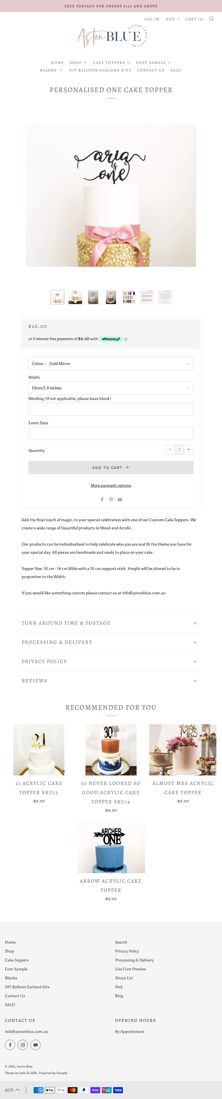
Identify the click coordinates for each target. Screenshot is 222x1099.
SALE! (176, 70)
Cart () (194, 19)
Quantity (36, 450)
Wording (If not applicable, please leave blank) (69, 398)
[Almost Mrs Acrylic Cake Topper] (183, 749)
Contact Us (151, 70)
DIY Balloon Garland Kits (100, 70)
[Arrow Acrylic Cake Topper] (111, 847)
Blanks (49, 70)
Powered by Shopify (53, 1073)
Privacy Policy (127, 951)
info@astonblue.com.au (26, 1031)
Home (57, 62)
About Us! (124, 978)
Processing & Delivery (134, 960)
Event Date (38, 422)
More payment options (111, 485)
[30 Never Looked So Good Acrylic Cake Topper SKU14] (111, 749)
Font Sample (151, 62)
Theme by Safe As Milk (21, 1073)
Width (34, 377)
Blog (119, 995)
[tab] (57, 297)
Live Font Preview (130, 969)
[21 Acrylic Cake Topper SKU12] (39, 749)
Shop (76, 62)
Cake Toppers (109, 62)
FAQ (118, 986)
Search (121, 942)
